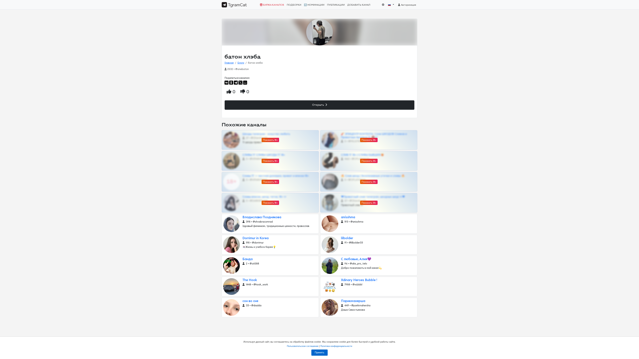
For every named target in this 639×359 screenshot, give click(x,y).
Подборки (294, 5)
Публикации (336, 5)
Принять (319, 352)
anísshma (348, 217)
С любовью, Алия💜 (356, 259)
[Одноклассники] (231, 83)
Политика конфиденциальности (336, 346)
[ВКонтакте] (226, 83)
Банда (247, 259)
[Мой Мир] (245, 83)
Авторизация (408, 5)
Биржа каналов (273, 5)
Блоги (240, 63)
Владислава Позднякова (261, 217)
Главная (229, 63)
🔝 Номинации (314, 5)
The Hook (249, 280)
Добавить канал (358, 5)
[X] (240, 83)
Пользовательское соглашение (302, 346)
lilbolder (347, 238)
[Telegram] (236, 83)
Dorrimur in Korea (255, 238)
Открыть (318, 105)
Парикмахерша (353, 301)
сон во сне (250, 301)
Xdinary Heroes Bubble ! (359, 280)
